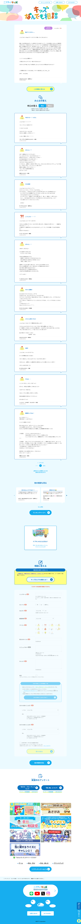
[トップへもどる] (79, 921)
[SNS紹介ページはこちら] (40, 891)
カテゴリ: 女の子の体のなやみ (24, 878)
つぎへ (44, 465)
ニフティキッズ (7, 878)
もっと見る (40, 507)
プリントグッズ (58, 863)
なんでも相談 (13, 878)
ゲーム (21, 863)
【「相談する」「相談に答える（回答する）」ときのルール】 (30, 573)
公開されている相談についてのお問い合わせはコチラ (40, 471)
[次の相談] (66, 495)
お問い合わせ (59, 2)
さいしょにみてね (45, 2)
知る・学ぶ (31, 863)
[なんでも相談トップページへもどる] (40, 13)
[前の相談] (14, 495)
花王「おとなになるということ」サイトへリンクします (40, 545)
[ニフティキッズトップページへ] (11, 2)
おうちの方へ (71, 2)
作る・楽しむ (44, 863)
